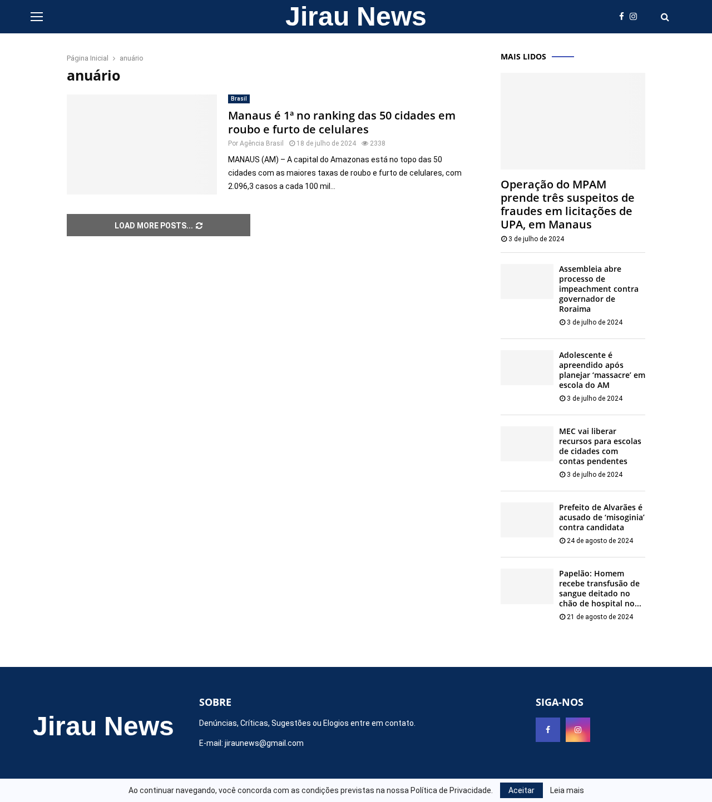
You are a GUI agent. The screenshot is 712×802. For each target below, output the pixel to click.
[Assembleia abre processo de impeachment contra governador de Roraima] (527, 281)
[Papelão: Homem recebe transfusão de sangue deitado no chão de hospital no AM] (527, 586)
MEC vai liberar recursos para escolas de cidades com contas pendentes (600, 446)
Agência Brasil (262, 143)
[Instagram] (636, 17)
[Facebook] (624, 17)
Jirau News (356, 16)
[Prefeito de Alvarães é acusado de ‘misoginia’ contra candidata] (527, 519)
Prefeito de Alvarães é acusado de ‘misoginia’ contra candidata (602, 517)
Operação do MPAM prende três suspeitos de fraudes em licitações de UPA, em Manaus (568, 204)
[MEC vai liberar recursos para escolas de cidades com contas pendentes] (527, 443)
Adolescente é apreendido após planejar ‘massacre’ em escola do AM (602, 370)
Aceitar (521, 790)
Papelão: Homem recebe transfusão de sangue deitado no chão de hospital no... (600, 588)
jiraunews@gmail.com (264, 743)
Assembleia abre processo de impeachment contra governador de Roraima (599, 288)
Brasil (239, 99)
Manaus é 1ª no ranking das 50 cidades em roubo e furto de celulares (342, 122)
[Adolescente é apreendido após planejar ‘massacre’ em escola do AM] (527, 367)
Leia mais (567, 790)
